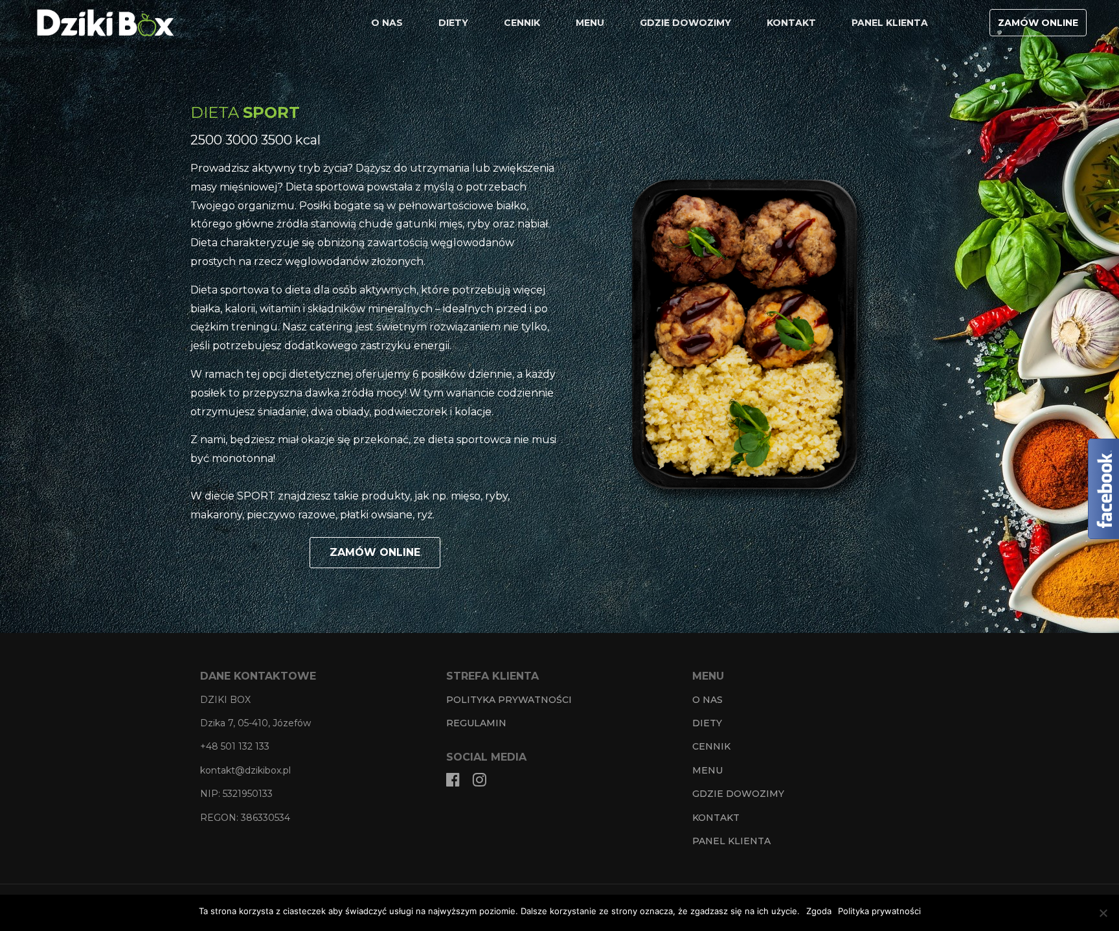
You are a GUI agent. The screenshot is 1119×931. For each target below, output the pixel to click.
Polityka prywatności (879, 911)
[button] (375, 552)
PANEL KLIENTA (890, 23)
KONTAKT (791, 23)
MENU (590, 23)
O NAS (387, 23)
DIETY (453, 23)
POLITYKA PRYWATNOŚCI (509, 700)
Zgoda (818, 911)
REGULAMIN (476, 723)
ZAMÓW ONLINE (1038, 23)
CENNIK (522, 23)
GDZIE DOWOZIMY (685, 23)
